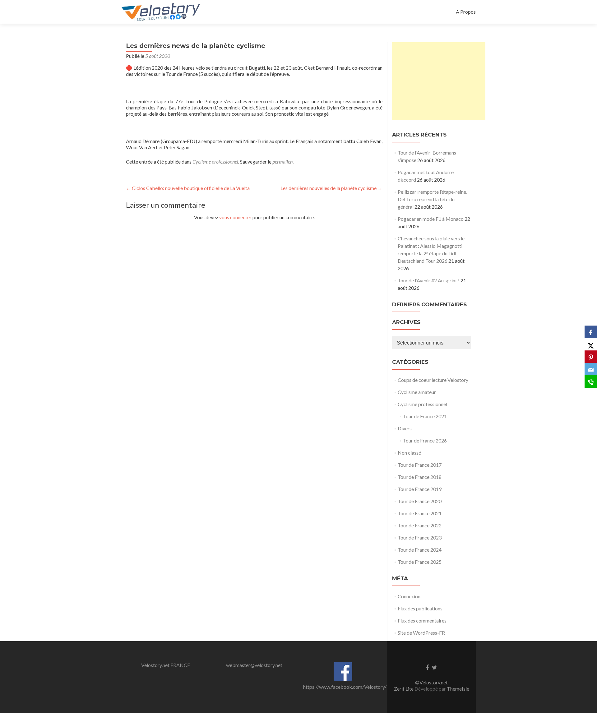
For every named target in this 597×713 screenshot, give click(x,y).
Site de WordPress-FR (421, 633)
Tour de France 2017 (420, 465)
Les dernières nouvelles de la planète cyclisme (331, 188)
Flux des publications (420, 608)
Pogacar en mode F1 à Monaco (431, 219)
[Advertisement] (438, 81)
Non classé (409, 453)
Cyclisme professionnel (215, 161)
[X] (591, 344)
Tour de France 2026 (425, 440)
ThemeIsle (458, 689)
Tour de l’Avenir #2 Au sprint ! (429, 280)
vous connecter (235, 217)
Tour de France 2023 (420, 537)
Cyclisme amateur (417, 392)
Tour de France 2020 (420, 501)
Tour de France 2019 (420, 489)
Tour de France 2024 (420, 550)
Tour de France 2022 (420, 525)
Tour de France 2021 (425, 416)
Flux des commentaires (422, 620)
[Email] (591, 369)
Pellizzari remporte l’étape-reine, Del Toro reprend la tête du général (432, 199)
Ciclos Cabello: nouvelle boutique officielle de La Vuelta (188, 188)
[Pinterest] (591, 356)
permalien (282, 161)
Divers (405, 428)
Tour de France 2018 (420, 477)
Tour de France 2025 (420, 562)
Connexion (409, 596)
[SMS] (591, 381)
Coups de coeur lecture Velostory (433, 380)
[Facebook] (591, 332)
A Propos (466, 12)
